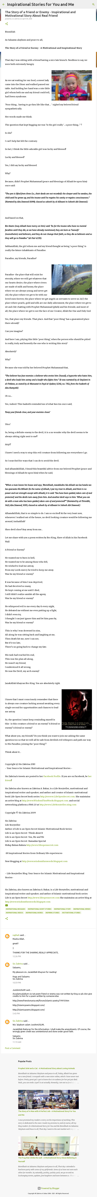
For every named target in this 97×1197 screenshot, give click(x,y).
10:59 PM (17, 983)
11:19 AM (17, 1042)
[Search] (93, 4)
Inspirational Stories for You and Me (40, 4)
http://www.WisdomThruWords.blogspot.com (45, 800)
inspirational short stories (39, 909)
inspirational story (62, 909)
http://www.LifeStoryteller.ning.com (57, 804)
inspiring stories (52, 912)
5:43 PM (16, 1013)
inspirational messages (15, 909)
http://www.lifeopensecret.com (42, 845)
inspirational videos (14, 912)
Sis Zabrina (18, 964)
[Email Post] (6, 906)
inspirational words (34, 912)
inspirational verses (82, 909)
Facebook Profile (51, 776)
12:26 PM (17, 956)
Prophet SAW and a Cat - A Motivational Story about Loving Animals (46, 1068)
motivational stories (71, 912)
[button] (6, 24)
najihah (16, 935)
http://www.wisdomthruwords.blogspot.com (44, 861)
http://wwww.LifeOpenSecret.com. (57, 796)
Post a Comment (12, 1048)
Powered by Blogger (50, 1188)
